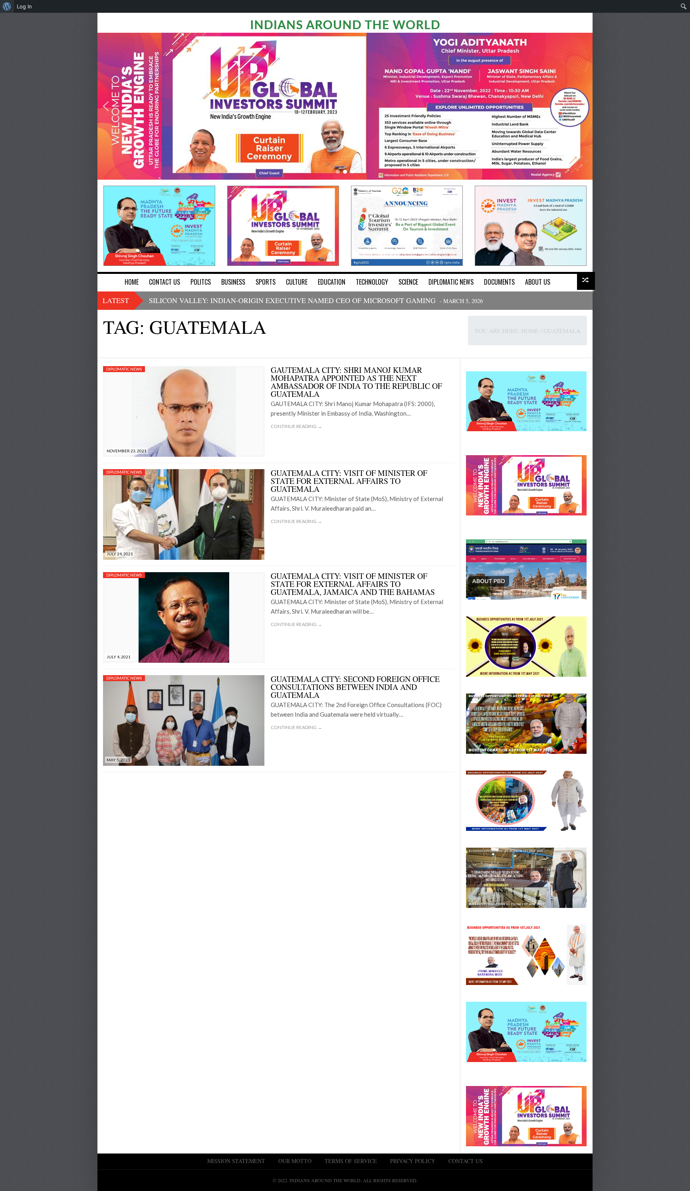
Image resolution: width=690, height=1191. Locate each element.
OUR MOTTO (294, 1161)
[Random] (586, 281)
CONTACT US (465, 1161)
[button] (105, 106)
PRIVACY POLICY (412, 1161)
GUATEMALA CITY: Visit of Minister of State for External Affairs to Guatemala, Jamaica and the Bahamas (353, 584)
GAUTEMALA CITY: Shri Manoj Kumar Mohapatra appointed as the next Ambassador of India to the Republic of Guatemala (356, 382)
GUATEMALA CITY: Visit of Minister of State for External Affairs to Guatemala (349, 481)
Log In (24, 6)
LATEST (116, 300)
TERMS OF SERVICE (351, 1161)
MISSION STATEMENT (236, 1161)
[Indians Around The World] (345, 24)
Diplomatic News (124, 369)
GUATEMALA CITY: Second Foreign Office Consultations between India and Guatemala (355, 687)
